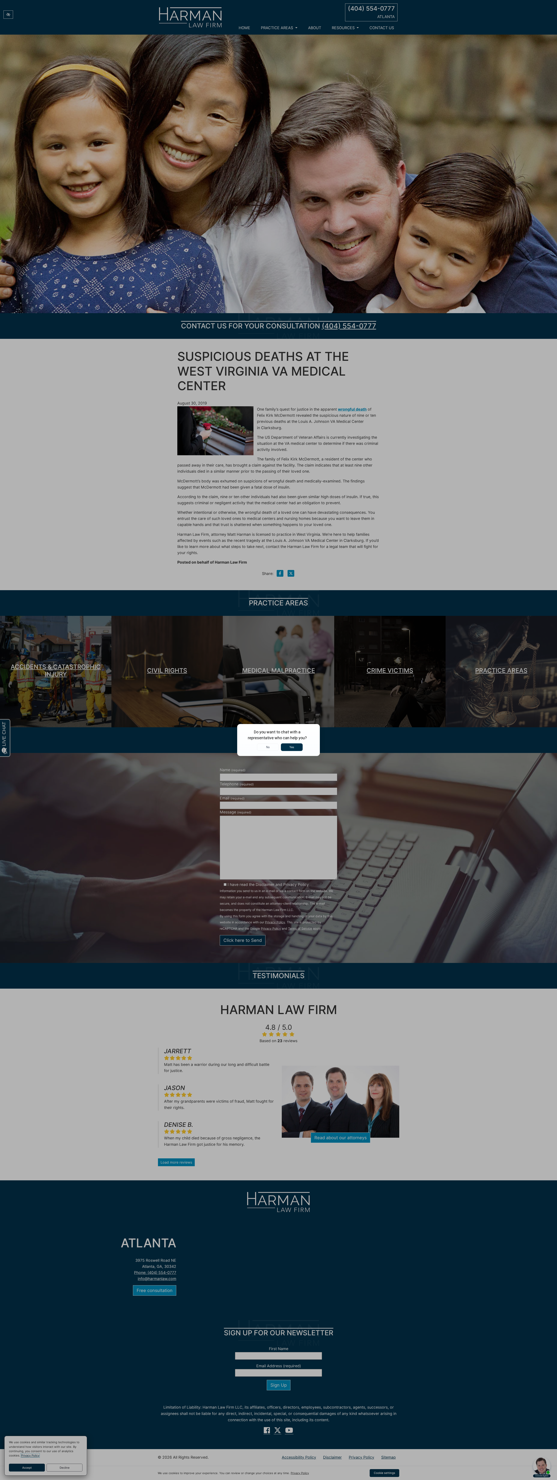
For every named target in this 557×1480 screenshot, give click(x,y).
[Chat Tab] (278, 740)
